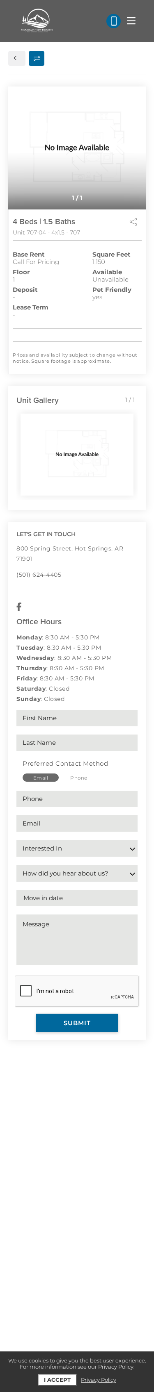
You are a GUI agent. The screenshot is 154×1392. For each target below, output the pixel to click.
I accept (57, 1379)
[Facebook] (19, 607)
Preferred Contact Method (65, 763)
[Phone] (113, 21)
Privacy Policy (98, 1380)
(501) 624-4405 (38, 574)
